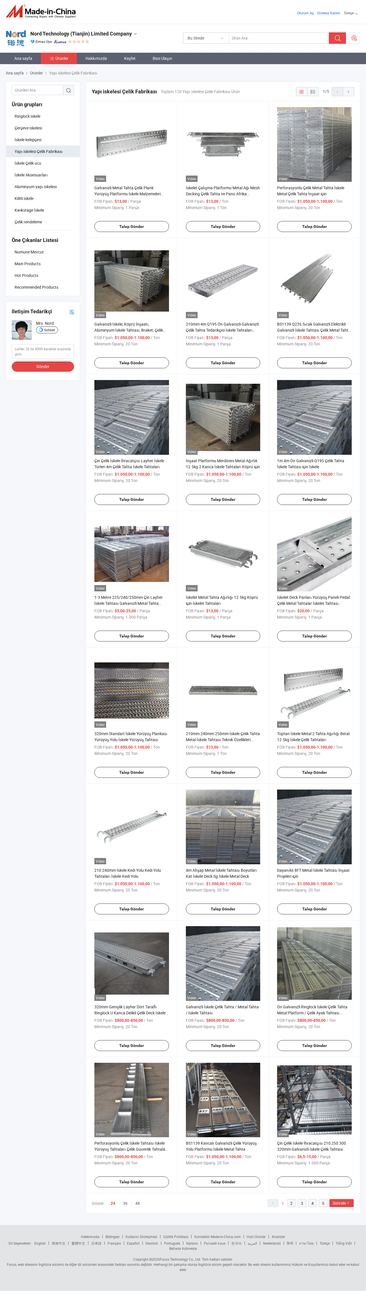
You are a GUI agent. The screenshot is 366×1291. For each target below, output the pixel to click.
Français (114, 1243)
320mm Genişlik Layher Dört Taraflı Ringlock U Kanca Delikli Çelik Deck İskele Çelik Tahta (130, 1013)
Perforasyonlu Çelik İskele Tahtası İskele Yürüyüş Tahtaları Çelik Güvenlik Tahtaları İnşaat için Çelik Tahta (131, 1149)
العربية (252, 1243)
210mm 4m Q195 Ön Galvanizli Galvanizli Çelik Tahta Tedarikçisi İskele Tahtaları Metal (222, 330)
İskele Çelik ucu (28, 163)
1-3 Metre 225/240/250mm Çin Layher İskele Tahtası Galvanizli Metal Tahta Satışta (128, 603)
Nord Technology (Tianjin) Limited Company (81, 34)
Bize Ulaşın (162, 58)
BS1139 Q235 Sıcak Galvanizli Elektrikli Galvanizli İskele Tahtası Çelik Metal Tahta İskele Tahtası (314, 330)
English (40, 1243)
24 (113, 1203)
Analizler (278, 1236)
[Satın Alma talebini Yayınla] (354, 38)
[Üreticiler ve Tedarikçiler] (42, 11)
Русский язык (214, 1243)
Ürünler (61, 58)
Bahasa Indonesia (183, 1248)
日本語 (96, 1243)
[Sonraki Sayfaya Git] (348, 91)
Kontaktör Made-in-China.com (217, 1236)
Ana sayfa (23, 58)
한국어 (236, 1243)
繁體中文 (78, 1243)
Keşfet (130, 58)
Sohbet (49, 330)
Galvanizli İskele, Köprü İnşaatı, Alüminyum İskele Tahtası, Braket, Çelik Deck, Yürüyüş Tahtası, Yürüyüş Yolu (128, 330)
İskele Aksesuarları (31, 175)
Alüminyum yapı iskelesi (36, 186)
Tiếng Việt (344, 1243)
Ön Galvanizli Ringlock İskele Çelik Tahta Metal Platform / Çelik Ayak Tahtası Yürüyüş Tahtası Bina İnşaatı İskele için (312, 1013)
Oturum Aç (305, 13)
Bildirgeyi (113, 1236)
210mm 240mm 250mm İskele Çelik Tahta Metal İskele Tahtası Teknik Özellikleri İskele (223, 739)
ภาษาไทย (306, 1243)
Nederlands (272, 1243)
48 (137, 1203)
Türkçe (325, 1243)
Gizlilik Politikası (175, 1236)
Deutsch (152, 1243)
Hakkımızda (96, 58)
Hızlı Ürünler (256, 1236)
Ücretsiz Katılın (328, 13)
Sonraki (339, 1203)
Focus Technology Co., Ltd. (180, 1259)
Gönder (42, 366)
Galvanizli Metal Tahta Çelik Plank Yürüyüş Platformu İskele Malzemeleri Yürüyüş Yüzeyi (127, 193)
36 (125, 1203)
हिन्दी (290, 1243)
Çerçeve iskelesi (28, 128)
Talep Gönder (131, 226)
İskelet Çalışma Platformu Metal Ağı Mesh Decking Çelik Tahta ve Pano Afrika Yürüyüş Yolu (223, 193)
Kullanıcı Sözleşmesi (141, 1236)
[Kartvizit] (71, 312)
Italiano (192, 1243)
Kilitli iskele (24, 198)
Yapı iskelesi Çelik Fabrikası (39, 151)
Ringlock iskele (27, 116)
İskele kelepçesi (28, 139)
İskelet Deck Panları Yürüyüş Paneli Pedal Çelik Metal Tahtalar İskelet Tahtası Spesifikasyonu (313, 603)
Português (172, 1243)
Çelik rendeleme (28, 222)
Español (133, 1243)
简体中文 (58, 1243)
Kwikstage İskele (29, 210)
